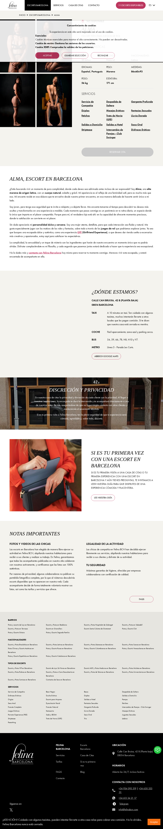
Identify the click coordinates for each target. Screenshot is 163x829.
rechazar (103, 55)
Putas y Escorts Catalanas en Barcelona (60, 656)
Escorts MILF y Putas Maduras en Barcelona (100, 668)
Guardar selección (75, 55)
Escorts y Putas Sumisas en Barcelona (22, 679)
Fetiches (86, 115)
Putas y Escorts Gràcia (16, 632)
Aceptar (154, 822)
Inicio (22, 15)
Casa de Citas (76, 5)
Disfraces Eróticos (140, 129)
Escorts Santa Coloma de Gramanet (97, 628)
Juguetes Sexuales (129, 714)
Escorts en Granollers (54, 628)
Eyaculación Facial (53, 703)
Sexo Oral (136, 124)
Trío (85, 718)
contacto (93, 5)
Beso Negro (50, 691)
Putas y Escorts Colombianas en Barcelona (100, 648)
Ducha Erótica (51, 695)
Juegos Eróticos (13, 711)
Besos (86, 691)
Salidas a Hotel (114, 124)
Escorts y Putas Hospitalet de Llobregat (98, 625)
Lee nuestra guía (103, 497)
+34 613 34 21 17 (128, 798)
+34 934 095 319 (127, 788)
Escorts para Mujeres (54, 699)
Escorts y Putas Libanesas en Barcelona (98, 644)
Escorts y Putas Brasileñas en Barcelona (22, 644)
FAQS (141, 599)
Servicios (58, 5)
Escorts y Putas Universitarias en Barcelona (138, 672)
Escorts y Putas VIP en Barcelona (20, 668)
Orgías (10, 699)
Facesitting (12, 722)
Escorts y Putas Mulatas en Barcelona (136, 668)
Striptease (87, 129)
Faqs (59, 772)
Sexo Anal (12, 703)
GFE (79, 232)
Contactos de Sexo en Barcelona (58, 679)
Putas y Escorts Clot (129, 628)
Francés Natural (52, 707)
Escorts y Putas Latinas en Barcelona (59, 644)
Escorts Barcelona (39, 15)
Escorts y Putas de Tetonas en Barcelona (99, 672)
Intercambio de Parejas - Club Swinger (114, 133)
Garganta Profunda (142, 101)
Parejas (125, 699)
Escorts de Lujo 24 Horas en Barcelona (60, 668)
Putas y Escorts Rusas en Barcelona (59, 648)
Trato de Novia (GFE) (114, 117)
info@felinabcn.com (128, 809)
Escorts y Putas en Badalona (56, 625)
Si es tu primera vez (87, 763)
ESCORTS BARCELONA (37, 5)
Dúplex (85, 110)
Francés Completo (14, 707)
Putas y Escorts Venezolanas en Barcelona (138, 648)
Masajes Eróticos (115, 110)
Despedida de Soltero (113, 103)
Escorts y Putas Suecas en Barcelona (135, 644)
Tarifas (59, 761)
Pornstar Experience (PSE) (17, 714)
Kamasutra (50, 711)
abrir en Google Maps (106, 356)
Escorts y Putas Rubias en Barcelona (21, 672)
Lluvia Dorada (139, 115)
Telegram (123, 803)
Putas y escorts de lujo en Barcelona (21, 625)
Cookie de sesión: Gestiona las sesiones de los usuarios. (65, 43)
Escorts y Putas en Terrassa (18, 628)
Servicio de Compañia (88, 103)
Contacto (60, 778)
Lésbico (125, 718)
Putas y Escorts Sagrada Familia (57, 632)
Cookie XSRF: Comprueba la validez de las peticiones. (64, 47)
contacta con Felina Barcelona (45, 252)
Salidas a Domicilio (92, 124)
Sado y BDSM (51, 714)
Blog (82, 772)
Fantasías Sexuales (141, 110)
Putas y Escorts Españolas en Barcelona (22, 656)
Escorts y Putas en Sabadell (132, 625)
